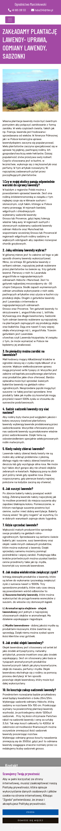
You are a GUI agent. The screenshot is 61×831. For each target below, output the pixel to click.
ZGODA (30, 812)
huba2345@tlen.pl (44, 10)
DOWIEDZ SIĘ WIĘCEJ (30, 820)
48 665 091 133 (19, 10)
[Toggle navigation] (10, 19)
